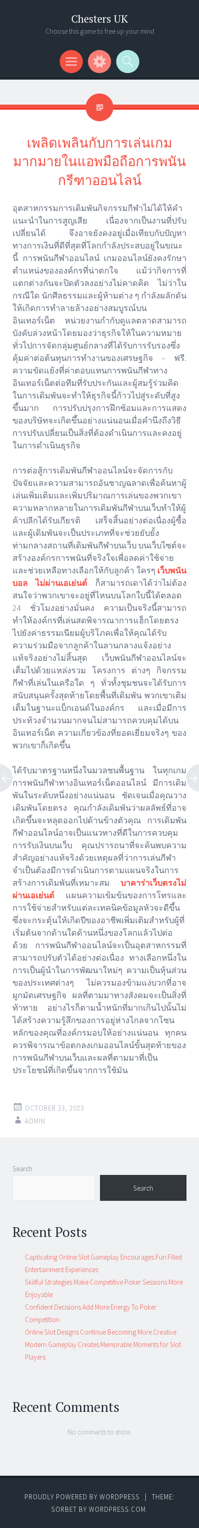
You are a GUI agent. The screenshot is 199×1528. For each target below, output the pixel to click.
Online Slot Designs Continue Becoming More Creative (100, 1332)
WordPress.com (117, 1509)
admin (35, 1121)
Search (22, 1168)
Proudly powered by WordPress (82, 1496)
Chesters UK (99, 19)
